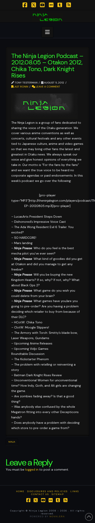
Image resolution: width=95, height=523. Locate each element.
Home (20, 491)
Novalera (57, 516)
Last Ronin (20, 86)
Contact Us (40, 494)
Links (74, 491)
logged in (31, 469)
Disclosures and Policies (47, 491)
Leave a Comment (47, 86)
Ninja (11, 441)
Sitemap (58, 494)
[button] (47, 32)
